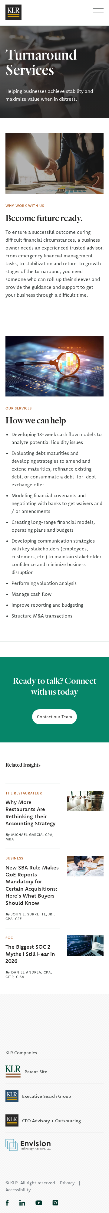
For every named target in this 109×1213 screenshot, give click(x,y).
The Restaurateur (23, 793)
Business (14, 858)
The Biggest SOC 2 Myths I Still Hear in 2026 (30, 953)
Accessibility (18, 1189)
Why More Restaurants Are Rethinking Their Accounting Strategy (30, 813)
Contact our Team (54, 716)
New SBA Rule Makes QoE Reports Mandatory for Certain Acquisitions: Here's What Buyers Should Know (32, 885)
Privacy (67, 1182)
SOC (9, 937)
